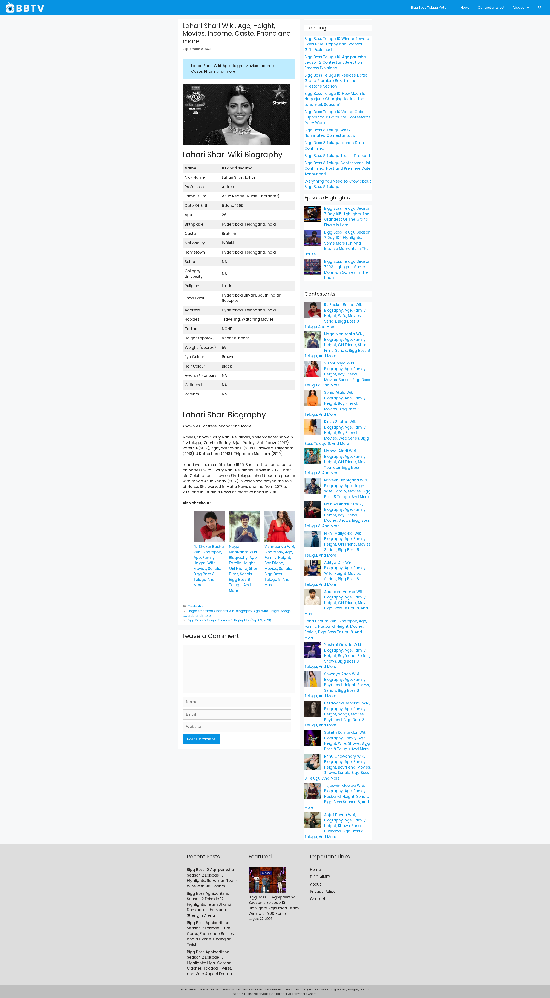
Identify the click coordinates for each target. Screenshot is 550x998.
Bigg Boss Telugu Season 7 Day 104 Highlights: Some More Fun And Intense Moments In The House (337, 243)
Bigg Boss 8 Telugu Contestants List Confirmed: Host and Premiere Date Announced (337, 168)
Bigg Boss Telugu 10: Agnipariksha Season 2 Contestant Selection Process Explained (335, 62)
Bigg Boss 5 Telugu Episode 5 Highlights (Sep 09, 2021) (229, 620)
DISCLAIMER (320, 877)
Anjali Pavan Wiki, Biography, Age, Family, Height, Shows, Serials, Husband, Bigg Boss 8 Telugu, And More (335, 825)
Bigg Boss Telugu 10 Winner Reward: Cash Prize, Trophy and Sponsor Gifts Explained (337, 44)
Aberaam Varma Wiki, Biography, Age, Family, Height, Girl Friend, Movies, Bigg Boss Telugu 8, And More (337, 602)
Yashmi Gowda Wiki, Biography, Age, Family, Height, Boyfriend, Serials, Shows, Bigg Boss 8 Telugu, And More (337, 655)
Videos (518, 7)
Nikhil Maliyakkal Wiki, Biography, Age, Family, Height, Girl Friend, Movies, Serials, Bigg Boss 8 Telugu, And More (337, 544)
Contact (317, 898)
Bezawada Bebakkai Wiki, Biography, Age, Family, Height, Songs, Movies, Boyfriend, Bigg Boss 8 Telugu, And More (337, 714)
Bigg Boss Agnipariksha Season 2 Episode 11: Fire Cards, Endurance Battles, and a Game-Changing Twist (210, 933)
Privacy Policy (322, 891)
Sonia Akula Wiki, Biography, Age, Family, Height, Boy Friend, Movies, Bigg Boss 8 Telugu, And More (335, 403)
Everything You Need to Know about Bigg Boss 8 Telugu (337, 184)
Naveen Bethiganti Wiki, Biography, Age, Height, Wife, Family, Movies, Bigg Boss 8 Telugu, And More (347, 488)
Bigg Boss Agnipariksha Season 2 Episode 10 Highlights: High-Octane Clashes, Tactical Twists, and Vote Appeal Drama (209, 962)
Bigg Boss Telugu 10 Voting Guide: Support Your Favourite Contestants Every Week (337, 117)
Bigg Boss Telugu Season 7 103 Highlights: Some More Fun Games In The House (347, 270)
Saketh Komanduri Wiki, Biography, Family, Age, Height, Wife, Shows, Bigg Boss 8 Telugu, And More (347, 741)
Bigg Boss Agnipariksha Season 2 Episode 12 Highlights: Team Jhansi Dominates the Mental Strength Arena (209, 904)
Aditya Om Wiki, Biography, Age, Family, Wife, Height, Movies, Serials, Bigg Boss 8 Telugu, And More (335, 573)
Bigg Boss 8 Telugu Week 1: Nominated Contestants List (330, 133)
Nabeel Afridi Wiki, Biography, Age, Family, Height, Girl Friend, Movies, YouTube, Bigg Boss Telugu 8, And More (337, 461)
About (315, 884)
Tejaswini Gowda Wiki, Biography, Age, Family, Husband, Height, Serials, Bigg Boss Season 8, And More (336, 796)
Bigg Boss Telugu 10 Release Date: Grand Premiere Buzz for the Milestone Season (335, 81)
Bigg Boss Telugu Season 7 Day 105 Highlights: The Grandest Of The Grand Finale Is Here (347, 217)
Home (315, 869)
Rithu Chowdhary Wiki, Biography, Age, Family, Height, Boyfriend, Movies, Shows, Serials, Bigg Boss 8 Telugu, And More (337, 767)
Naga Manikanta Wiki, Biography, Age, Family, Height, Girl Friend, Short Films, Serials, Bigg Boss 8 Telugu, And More (244, 568)
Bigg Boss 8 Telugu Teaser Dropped (337, 155)
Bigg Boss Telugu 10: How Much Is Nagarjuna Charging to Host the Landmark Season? (334, 99)
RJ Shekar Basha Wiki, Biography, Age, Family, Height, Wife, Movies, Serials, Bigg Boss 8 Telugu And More (209, 566)
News (465, 7)
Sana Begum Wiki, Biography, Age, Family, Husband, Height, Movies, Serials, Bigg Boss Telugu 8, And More (335, 629)
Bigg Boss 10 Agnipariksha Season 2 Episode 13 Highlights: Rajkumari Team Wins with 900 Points (212, 878)
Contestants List (491, 7)
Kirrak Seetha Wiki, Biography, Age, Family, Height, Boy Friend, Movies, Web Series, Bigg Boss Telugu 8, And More (336, 432)
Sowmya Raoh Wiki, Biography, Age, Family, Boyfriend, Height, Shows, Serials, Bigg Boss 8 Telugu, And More (337, 684)
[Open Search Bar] (540, 7)
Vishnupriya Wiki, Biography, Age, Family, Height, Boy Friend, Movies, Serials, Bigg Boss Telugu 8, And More (279, 566)
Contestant (197, 606)
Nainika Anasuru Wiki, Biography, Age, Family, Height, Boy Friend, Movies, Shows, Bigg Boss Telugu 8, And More (337, 515)
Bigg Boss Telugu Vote (429, 7)
